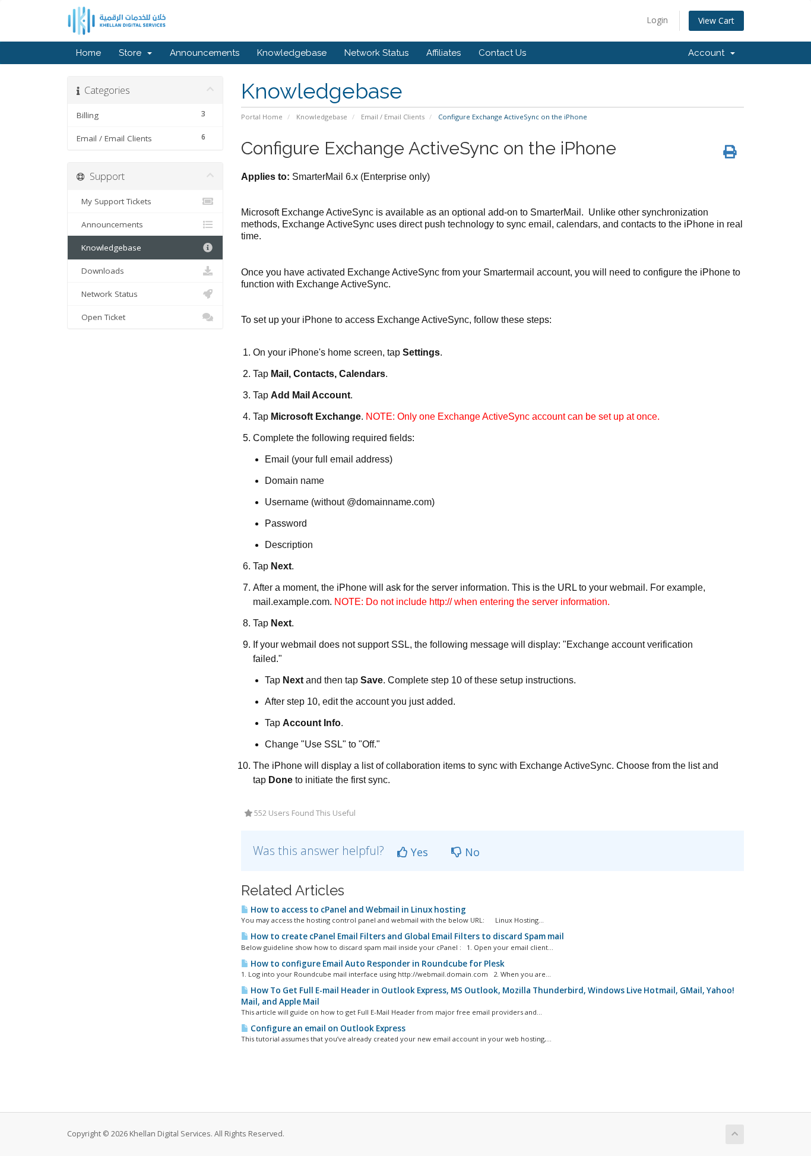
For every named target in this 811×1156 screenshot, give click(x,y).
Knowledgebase (292, 52)
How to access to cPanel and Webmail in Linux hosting (357, 909)
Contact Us (502, 52)
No (471, 852)
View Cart (716, 20)
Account (708, 52)
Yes (418, 852)
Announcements (204, 52)
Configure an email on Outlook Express (327, 1028)
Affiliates (443, 52)
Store (132, 52)
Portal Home (262, 116)
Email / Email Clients (392, 116)
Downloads (100, 270)
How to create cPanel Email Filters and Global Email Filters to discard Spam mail (406, 936)
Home (88, 52)
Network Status (376, 52)
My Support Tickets (114, 201)
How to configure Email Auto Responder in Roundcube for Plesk (377, 963)
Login (657, 20)
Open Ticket (101, 317)
